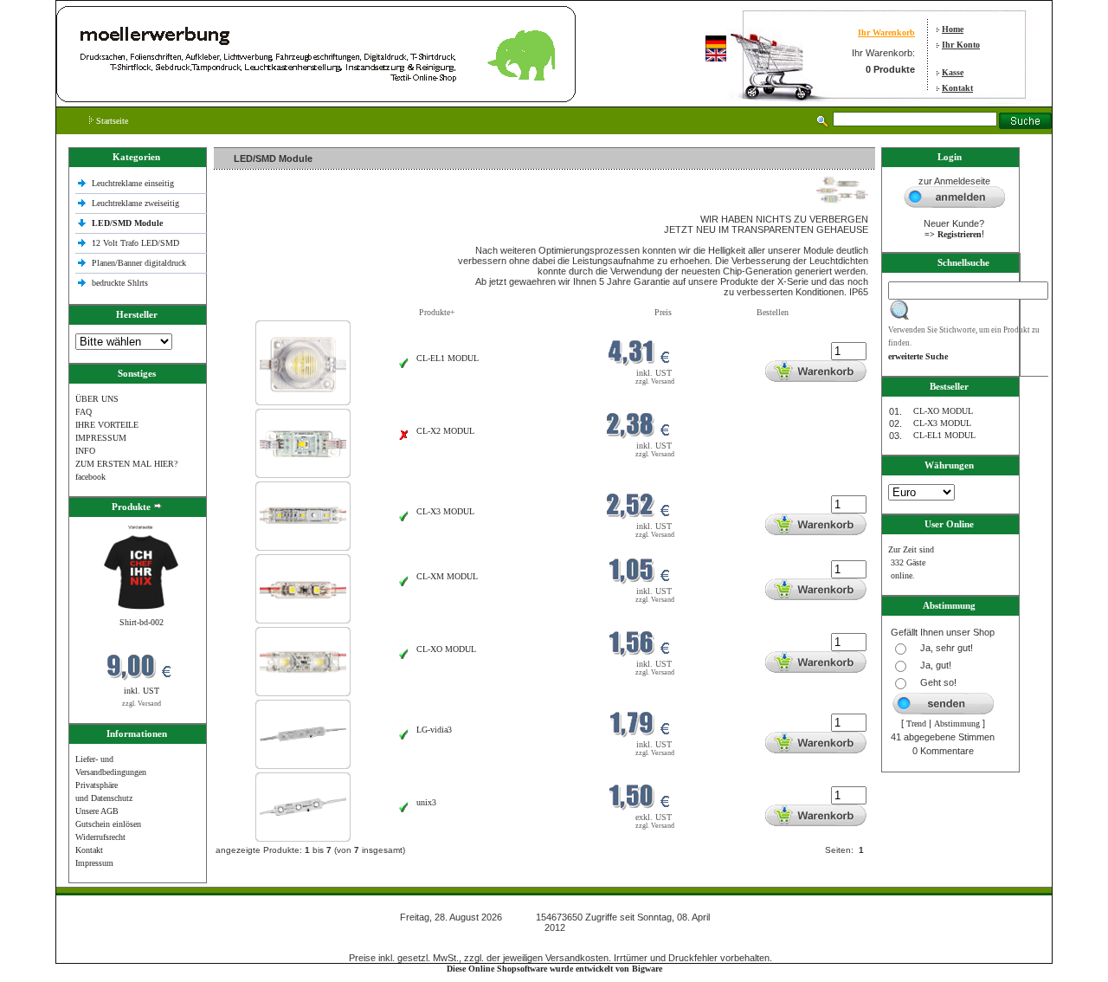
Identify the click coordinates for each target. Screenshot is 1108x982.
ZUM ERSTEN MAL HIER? (126, 463)
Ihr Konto (961, 44)
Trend (916, 723)
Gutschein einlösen (108, 824)
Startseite (110, 121)
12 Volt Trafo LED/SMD (135, 243)
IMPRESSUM (100, 438)
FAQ (83, 412)
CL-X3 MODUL (445, 511)
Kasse (952, 72)
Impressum (94, 863)
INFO (85, 450)
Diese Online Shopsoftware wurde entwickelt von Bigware (554, 968)
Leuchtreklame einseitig (134, 183)
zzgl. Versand (141, 703)
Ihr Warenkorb (886, 32)
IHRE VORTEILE (106, 425)
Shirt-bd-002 (141, 622)
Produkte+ (437, 312)
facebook (90, 476)
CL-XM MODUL (447, 576)
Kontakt (957, 88)
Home (952, 29)
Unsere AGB (97, 811)
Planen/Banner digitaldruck (139, 263)
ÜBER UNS (97, 399)
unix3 (426, 802)
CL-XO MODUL (446, 649)
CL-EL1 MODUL (447, 358)
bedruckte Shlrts (120, 282)
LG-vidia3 (434, 729)
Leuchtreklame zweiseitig (137, 203)
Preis (663, 312)
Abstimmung (957, 723)
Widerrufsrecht (100, 837)
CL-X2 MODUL (445, 431)
